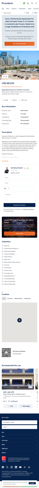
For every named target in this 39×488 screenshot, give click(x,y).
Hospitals (27, 298)
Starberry (8, 476)
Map (4, 298)
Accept (32, 483)
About (4, 452)
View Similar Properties (19, 43)
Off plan (4, 440)
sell (3, 436)
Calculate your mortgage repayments (12, 86)
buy (3, 432)
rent (3, 444)
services (5, 448)
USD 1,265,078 (8, 392)
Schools (10, 298)
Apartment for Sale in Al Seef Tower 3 (13, 92)
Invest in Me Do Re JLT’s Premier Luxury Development (14, 394)
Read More (5, 161)
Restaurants (18, 298)
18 (6, 76)
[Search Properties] (32, 3)
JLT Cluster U (28, 92)
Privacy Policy (10, 211)
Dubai (17, 94)
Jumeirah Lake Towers (8, 94)
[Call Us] (28, 3)
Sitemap (25, 471)
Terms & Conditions (28, 209)
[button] (5, 188)
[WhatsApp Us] (24, 3)
